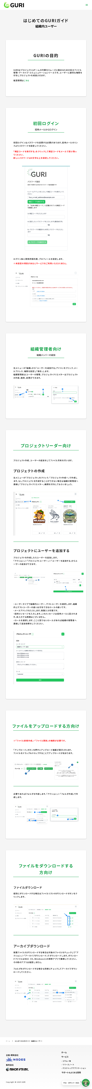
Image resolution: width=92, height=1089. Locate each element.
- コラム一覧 (66, 1061)
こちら (26, 80)
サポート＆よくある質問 (71, 1072)
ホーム (8, 1041)
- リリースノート (67, 1064)
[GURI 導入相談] (86, 1083)
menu (86, 4)
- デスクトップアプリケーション (73, 1068)
